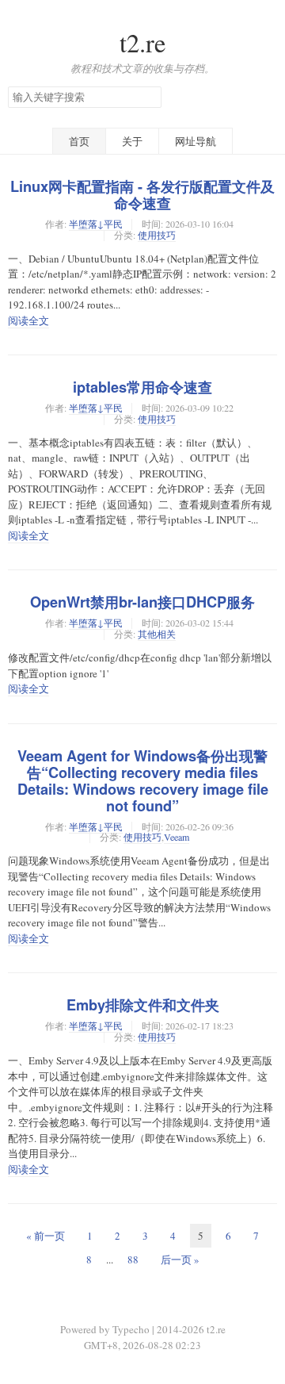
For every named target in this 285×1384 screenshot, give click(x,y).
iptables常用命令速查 (142, 387)
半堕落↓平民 (96, 223)
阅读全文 (28, 320)
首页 (79, 141)
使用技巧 (157, 234)
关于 (132, 141)
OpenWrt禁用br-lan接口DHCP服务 (142, 602)
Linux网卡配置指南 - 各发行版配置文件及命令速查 (142, 194)
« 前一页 (45, 1236)
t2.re (142, 42)
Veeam (176, 836)
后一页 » (180, 1259)
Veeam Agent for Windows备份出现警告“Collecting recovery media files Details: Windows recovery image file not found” (142, 781)
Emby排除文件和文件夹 (142, 1005)
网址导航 (195, 141)
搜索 (148, 97)
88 (133, 1259)
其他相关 (157, 633)
